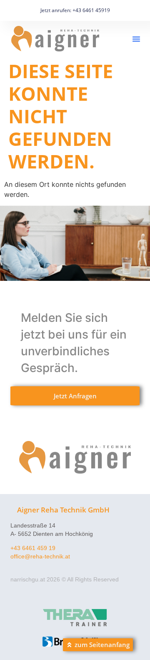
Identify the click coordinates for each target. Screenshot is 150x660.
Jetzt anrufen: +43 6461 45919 (75, 10)
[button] (136, 39)
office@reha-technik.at (40, 556)
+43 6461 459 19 (32, 548)
